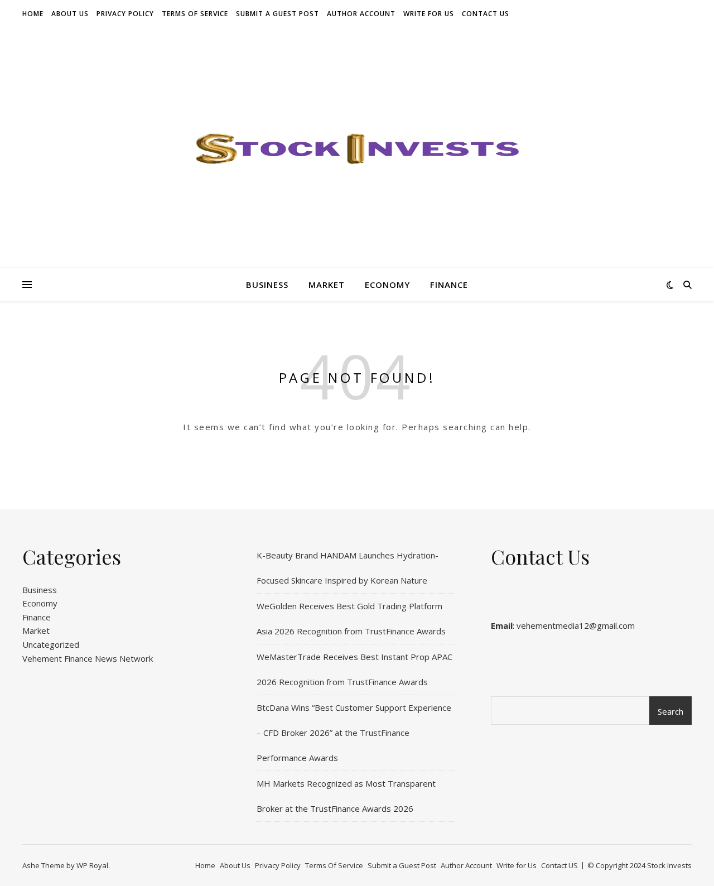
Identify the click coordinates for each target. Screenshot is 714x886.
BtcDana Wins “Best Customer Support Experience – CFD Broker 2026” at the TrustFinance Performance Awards (354, 732)
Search (670, 711)
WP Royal (92, 865)
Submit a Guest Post (277, 13)
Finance (449, 284)
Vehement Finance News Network (87, 658)
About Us (70, 13)
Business (267, 284)
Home (33, 13)
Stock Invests (669, 865)
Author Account (361, 13)
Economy (387, 284)
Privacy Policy (125, 13)
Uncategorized (50, 644)
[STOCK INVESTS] (357, 148)
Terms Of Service (195, 13)
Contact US (485, 13)
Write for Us (428, 13)
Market (326, 284)
